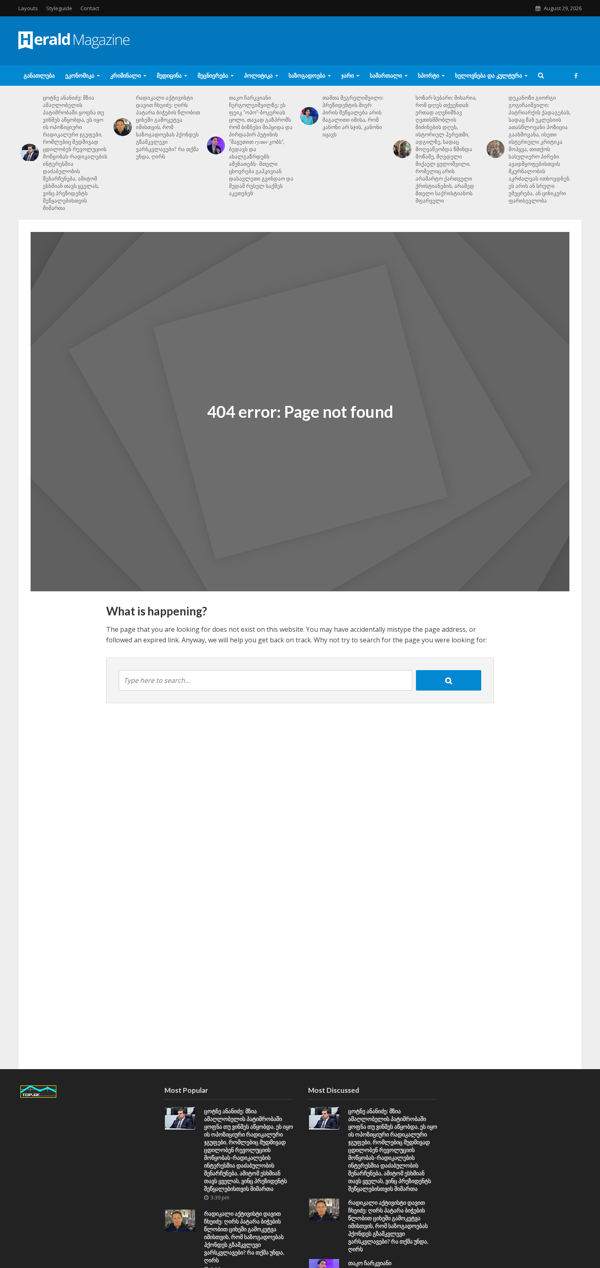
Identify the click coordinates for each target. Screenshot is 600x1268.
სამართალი (386, 75)
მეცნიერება (213, 75)
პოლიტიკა (258, 75)
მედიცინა (169, 75)
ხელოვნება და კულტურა (488, 75)
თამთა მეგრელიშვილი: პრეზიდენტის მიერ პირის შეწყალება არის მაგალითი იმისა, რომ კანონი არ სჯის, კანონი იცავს (352, 116)
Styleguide (59, 8)
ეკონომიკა (79, 75)
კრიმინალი (125, 75)
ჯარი (347, 75)
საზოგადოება (307, 75)
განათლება (39, 75)
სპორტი (428, 75)
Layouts (28, 8)
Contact (89, 8)
